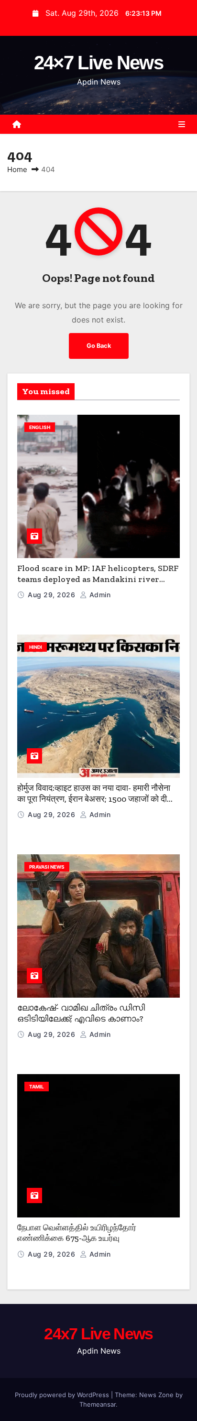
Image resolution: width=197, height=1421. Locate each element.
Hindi (35, 647)
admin (98, 595)
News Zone (156, 1395)
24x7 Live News (98, 1333)
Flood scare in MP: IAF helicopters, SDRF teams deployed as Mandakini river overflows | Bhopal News (97, 579)
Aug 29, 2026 (52, 595)
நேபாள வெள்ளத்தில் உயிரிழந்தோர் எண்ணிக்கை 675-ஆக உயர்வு (76, 1233)
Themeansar (97, 1404)
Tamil (36, 1086)
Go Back (99, 345)
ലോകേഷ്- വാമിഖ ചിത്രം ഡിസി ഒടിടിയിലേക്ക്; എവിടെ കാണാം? (81, 1013)
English (39, 427)
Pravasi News (47, 867)
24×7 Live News (98, 62)
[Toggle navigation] (182, 124)
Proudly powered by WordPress (63, 1395)
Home (17, 169)
